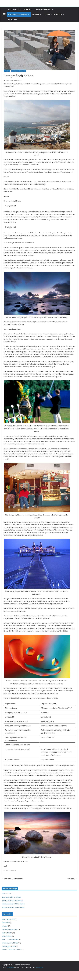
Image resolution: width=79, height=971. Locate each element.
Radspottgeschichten (53, 14)
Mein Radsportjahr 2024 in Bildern (13, 907)
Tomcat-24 (18, 80)
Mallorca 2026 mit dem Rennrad (12, 900)
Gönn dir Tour (6, 894)
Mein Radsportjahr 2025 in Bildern (13, 904)
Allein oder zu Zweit (8, 919)
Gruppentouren (7, 933)
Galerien (27, 9)
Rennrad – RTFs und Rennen (11, 950)
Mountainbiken (7, 936)
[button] (31, 9)
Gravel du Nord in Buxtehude (11, 897)
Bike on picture (14, 9)
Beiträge (35, 14)
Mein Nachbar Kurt (43, 9)
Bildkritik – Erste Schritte (13, 879)
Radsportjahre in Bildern (10, 943)
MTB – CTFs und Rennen (10, 939)
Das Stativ (71, 879)
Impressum (12, 19)
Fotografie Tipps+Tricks (17, 14)
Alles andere (6, 923)
